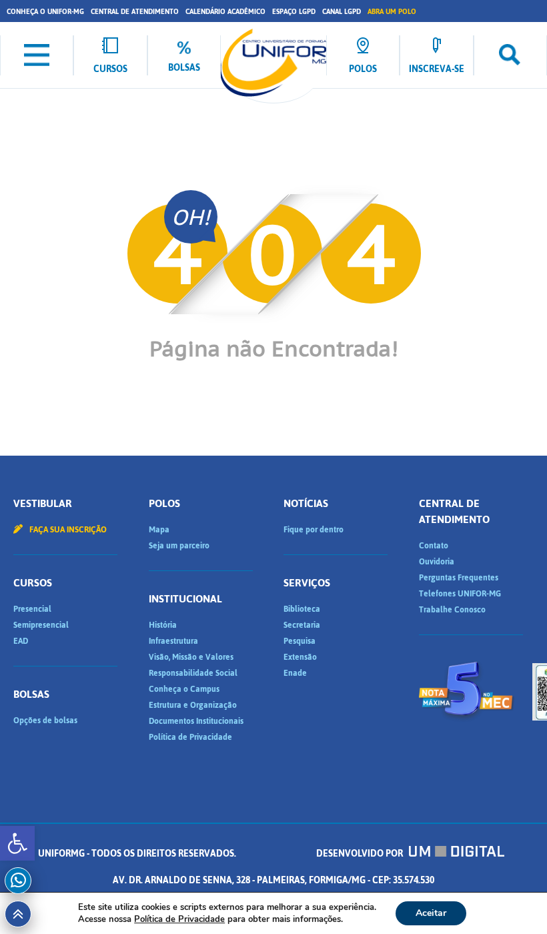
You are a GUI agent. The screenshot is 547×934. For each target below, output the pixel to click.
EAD (20, 641)
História (163, 625)
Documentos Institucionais (196, 721)
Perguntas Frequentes (458, 578)
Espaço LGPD (294, 12)
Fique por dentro (314, 530)
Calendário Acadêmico (225, 12)
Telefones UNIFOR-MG (460, 594)
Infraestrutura (173, 641)
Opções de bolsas (45, 721)
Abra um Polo (392, 12)
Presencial (32, 609)
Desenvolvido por (360, 854)
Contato (433, 546)
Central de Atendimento (135, 12)
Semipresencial (41, 625)
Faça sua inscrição (67, 530)
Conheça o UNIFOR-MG (45, 12)
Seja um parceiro (179, 546)
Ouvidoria (436, 562)
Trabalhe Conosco (452, 610)
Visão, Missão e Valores (191, 657)
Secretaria (302, 625)
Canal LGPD (341, 12)
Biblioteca (302, 609)
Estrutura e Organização (193, 705)
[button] (17, 843)
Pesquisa (300, 641)
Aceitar (431, 913)
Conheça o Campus (184, 689)
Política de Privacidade (190, 737)
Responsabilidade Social (193, 673)
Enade (295, 673)
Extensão (300, 657)
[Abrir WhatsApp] (514, 900)
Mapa (159, 530)
